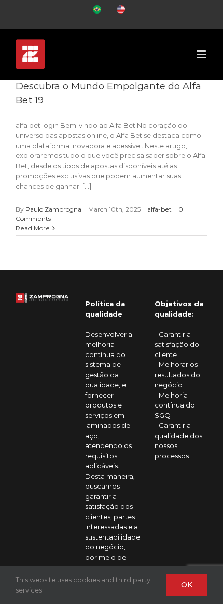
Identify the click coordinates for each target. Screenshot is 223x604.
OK (186, 584)
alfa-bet (159, 209)
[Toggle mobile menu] (202, 54)
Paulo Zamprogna (53, 209)
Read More (33, 228)
